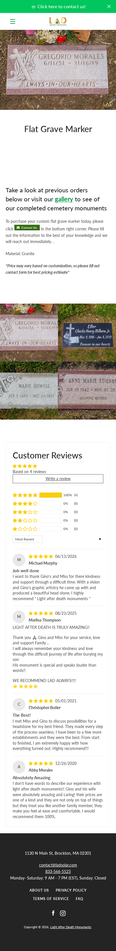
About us (39, 890)
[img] (41, 556)
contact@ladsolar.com (58, 865)
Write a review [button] (58, 478)
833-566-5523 (58, 871)
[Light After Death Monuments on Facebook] (53, 912)
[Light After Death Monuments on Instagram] (63, 912)
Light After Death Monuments (70, 927)
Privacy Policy (71, 890)
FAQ (79, 899)
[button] (25, 495)
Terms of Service (51, 899)
